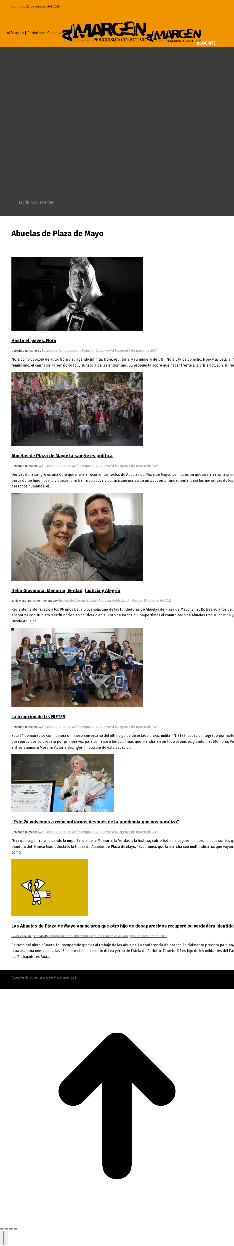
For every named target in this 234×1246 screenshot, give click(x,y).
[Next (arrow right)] (6, 1238)
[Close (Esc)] (2, 1229)
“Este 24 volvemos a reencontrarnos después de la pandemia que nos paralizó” (95, 821)
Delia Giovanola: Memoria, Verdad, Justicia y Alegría (65, 590)
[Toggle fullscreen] (11, 1229)
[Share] (6, 1229)
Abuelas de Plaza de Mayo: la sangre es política (62, 455)
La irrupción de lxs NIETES (38, 716)
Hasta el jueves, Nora (33, 340)
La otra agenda (21, 936)
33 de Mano (19, 600)
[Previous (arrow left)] (2, 1238)
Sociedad (39, 936)
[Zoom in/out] (15, 1229)
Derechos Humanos (24, 350)
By (82, 350)
